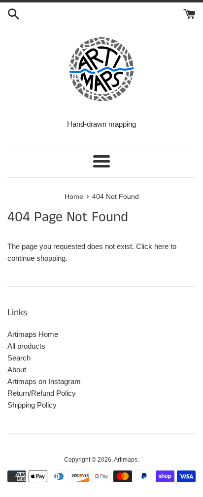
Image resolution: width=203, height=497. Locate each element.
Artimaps (125, 459)
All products (26, 346)
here (161, 246)
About (16, 369)
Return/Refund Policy (41, 393)
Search (19, 358)
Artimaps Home (32, 334)
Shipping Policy (32, 405)
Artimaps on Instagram (44, 381)
